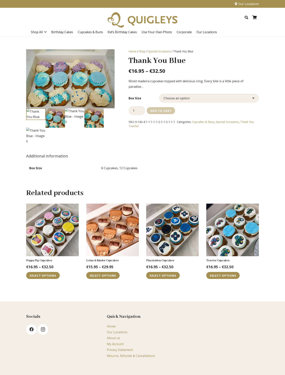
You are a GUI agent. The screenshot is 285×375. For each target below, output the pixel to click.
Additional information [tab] (47, 156)
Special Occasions (159, 51)
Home (132, 51)
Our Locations (117, 332)
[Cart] (254, 17)
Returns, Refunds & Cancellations (131, 356)
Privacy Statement (120, 350)
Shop (142, 51)
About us (113, 338)
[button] (246, 17)
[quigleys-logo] (142, 20)
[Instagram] (43, 329)
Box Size (135, 98)
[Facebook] (31, 329)
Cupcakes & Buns (203, 122)
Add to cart (160, 111)
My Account (115, 344)
